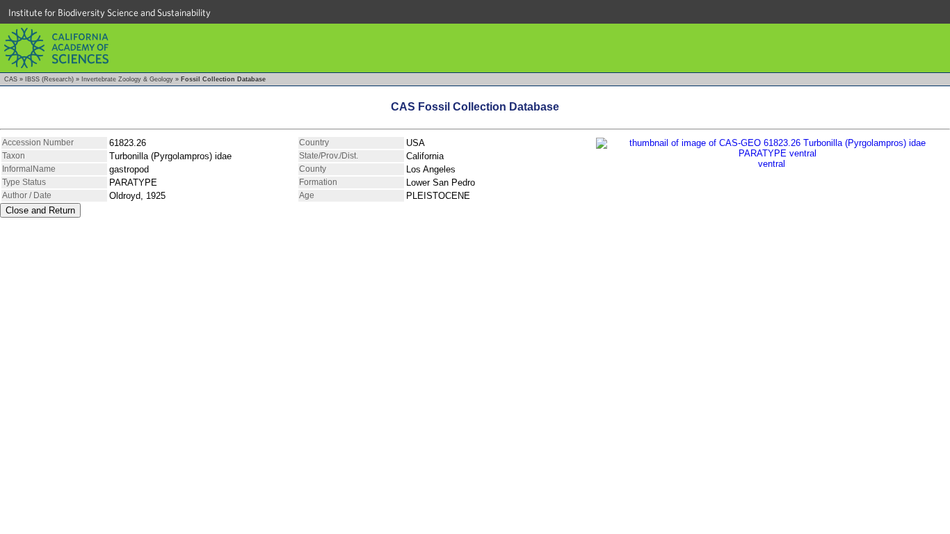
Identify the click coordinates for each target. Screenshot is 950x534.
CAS (10, 79)
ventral (771, 164)
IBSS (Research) (49, 79)
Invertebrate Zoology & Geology (127, 79)
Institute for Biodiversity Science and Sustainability (109, 12)
